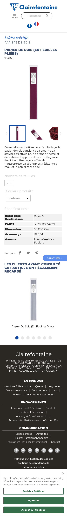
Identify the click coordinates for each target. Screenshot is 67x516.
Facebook (16, 450)
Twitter (23, 450)
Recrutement (39, 390)
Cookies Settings (33, 491)
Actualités (42, 433)
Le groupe (54, 386)
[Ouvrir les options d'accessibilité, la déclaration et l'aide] (29, 26)
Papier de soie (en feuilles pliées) (33, 326)
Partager (20, 253)
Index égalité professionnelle (31, 416)
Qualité (39, 386)
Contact (55, 442)
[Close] (63, 473)
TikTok (57, 450)
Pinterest (37, 253)
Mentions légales (33, 467)
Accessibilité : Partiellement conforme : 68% (34, 420)
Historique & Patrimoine (17, 386)
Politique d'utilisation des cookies (33, 458)
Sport (49, 408)
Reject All (33, 500)
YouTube (30, 450)
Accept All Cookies (33, 510)
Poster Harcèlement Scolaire (31, 437)
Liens (55, 390)
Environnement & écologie (26, 408)
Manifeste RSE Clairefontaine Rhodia (33, 394)
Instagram (43, 450)
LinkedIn (50, 450)
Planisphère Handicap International (27, 442)
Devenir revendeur (16, 390)
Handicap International (32, 412)
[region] (33, 492)
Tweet (28, 253)
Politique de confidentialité (33, 463)
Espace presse (24, 433)
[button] (17, 337)
